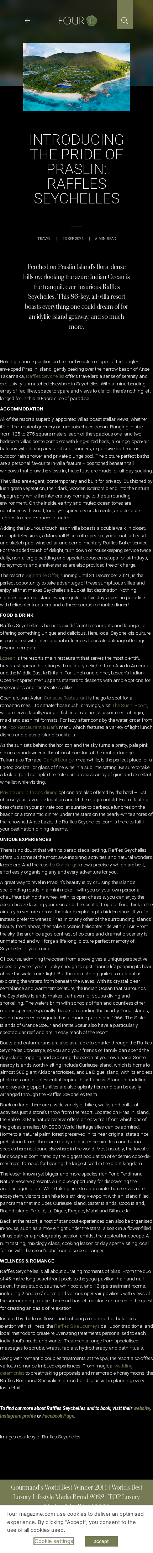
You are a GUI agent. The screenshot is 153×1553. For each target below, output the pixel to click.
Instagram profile (18, 1416)
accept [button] (101, 1541)
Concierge (66, 864)
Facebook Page (58, 1416)
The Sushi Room (129, 705)
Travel (44, 238)
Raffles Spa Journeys (77, 1326)
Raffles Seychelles (45, 376)
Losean (7, 658)
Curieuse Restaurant (65, 698)
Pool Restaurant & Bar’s (33, 727)
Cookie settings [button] (54, 1541)
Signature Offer (41, 575)
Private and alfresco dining (29, 792)
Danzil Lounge (58, 760)
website (141, 1408)
